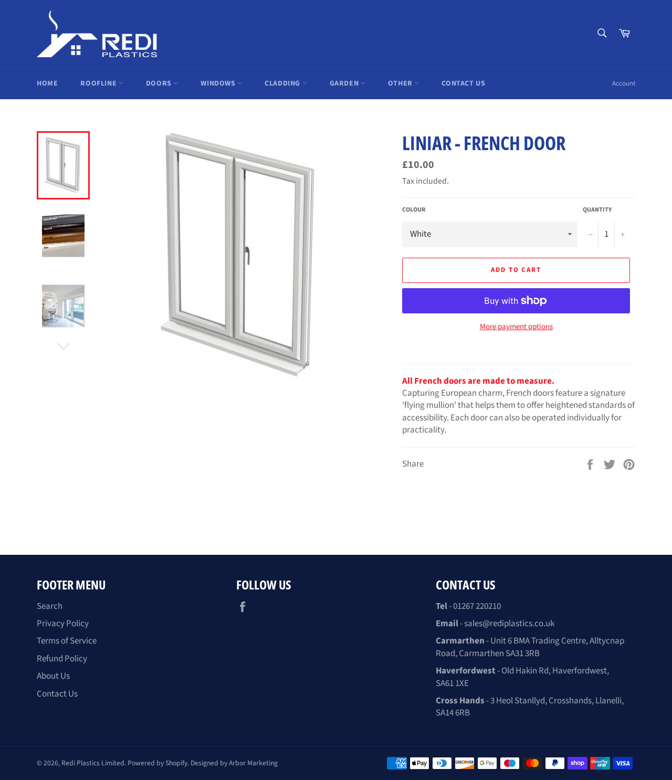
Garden (345, 83)
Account (623, 83)
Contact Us (463, 83)
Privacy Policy (63, 623)
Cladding (283, 83)
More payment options (516, 327)
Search (49, 606)
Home (47, 83)
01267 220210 (477, 606)
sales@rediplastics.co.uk (509, 623)
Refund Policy (62, 658)
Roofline (99, 83)
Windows (219, 83)
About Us (53, 676)
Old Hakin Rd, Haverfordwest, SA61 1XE (522, 677)
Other (401, 83)
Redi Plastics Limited (92, 763)
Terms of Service (67, 641)
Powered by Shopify (157, 763)
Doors (160, 83)
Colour (413, 210)
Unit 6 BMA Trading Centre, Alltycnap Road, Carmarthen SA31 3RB (530, 647)
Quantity (597, 210)
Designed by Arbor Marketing (234, 763)
